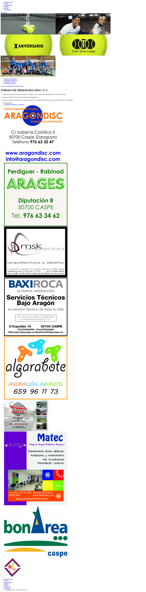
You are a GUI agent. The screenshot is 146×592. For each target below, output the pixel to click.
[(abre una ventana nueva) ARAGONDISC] (35, 162)
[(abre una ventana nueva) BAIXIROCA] (35, 335)
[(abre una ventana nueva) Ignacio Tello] (35, 277)
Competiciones (8, 5)
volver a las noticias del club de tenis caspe (12, 86)
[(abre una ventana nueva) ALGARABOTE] (35, 399)
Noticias (6, 3)
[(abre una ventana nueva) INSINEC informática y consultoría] (14, 104)
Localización (7, 9)
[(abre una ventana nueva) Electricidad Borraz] (12, 576)
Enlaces (6, 8)
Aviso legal (7, 588)
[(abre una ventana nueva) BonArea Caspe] (35, 557)
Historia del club (8, 2)
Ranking (6, 6)
